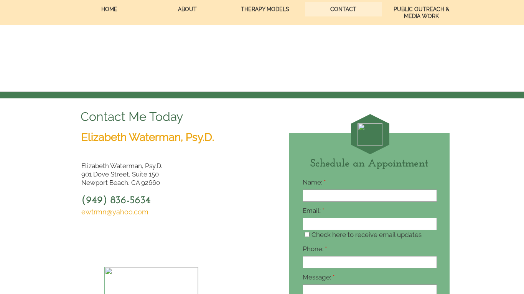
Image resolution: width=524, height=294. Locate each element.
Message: (319, 277)
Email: (313, 210)
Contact (343, 9)
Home (109, 9)
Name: (314, 182)
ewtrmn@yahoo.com (114, 212)
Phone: (315, 249)
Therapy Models (265, 9)
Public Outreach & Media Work (421, 12)
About (187, 9)
